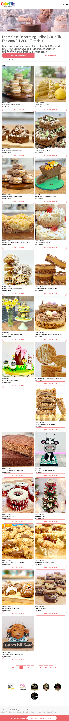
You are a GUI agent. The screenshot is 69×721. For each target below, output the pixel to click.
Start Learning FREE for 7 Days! (42, 718)
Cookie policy (51, 712)
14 (46, 667)
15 (51, 667)
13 (41, 667)
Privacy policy (41, 712)
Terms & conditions (29, 712)
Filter (3, 65)
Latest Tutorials (50, 55)
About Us (4, 712)
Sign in (65, 4)
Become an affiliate (15, 712)
